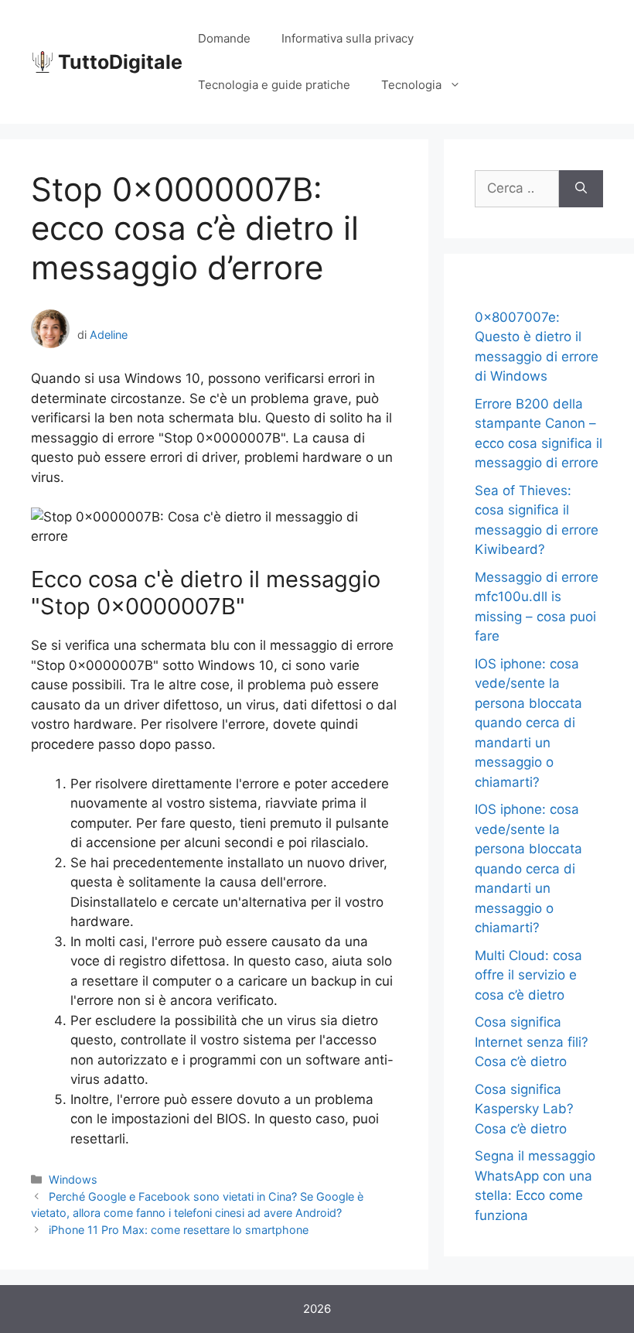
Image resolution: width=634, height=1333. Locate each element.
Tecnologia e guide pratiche (274, 84)
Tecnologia (411, 84)
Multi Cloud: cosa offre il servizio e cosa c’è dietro (528, 975)
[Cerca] (581, 188)
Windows (73, 1179)
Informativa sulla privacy (347, 38)
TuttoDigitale (120, 61)
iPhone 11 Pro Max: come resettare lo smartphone (178, 1229)
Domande (224, 38)
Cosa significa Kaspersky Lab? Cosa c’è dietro (524, 1109)
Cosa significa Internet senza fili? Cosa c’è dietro (531, 1041)
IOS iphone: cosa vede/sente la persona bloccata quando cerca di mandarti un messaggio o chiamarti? (528, 723)
